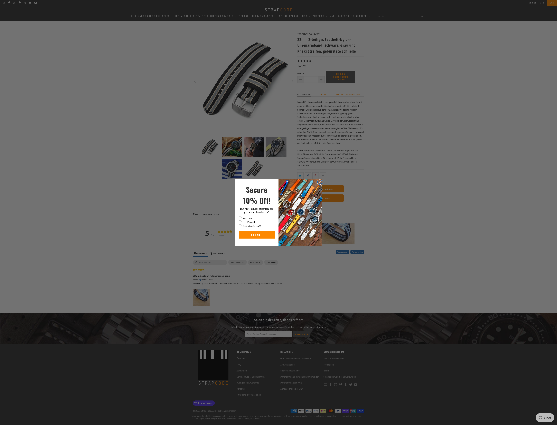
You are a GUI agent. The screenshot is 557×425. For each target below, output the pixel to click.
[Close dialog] (319, 182)
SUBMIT (256, 235)
